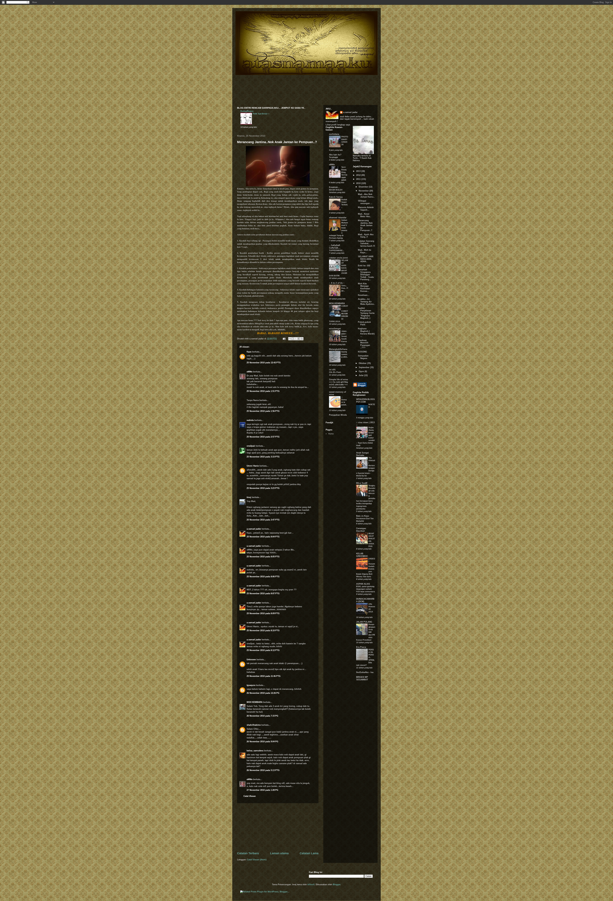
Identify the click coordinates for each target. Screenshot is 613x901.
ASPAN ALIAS (363, 584)
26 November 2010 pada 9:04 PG (262, 741)
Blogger (336, 884)
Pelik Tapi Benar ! (261, 114)
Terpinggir (333, 157)
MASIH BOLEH (335, 190)
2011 (358, 179)
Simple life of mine (338, 379)
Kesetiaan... (363, 295)
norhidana (334, 134)
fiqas (249, 352)
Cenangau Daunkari (361, 529)
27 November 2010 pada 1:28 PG (262, 790)
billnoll (310, 884)
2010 (358, 183)
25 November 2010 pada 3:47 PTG (263, 520)
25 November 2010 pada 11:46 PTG (263, 676)
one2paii (251, 446)
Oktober (363, 363)
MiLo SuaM (361, 483)
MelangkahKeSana (338, 349)
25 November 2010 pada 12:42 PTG (264, 362)
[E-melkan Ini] (289, 338)
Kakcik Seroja (336, 197)
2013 (358, 171)
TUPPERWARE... (336, 250)
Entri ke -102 (364, 265)
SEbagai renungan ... (365, 202)
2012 (358, 175)
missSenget (335, 328)
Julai (361, 375)
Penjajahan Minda (338, 415)
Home (331, 434)
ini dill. (332, 369)
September (364, 367)
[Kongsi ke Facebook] (298, 338)
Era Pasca (361, 647)
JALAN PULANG (364, 622)
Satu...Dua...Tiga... (344, 288)
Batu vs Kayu (362, 516)
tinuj (249, 497)
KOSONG (362, 352)
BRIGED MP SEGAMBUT (362, 678)
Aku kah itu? (335, 154)
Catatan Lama (309, 853)
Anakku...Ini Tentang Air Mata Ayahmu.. (366, 301)
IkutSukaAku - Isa (364, 672)
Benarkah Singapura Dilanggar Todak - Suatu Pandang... (366, 274)
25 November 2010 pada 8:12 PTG (263, 650)
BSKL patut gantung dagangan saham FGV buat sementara (365, 589)
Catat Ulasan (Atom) (256, 859)
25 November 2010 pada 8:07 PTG (263, 593)
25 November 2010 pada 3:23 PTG (263, 488)
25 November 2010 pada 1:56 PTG (263, 411)
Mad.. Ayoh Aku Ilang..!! (366, 235)
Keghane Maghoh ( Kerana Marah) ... (366, 332)
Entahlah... (334, 187)
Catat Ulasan (249, 796)
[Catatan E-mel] (284, 338)
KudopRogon (247, 111)
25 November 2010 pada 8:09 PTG (263, 613)
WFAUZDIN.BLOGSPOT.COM (365, 400)
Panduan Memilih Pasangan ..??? (364, 344)
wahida (250, 420)
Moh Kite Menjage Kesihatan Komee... (364, 287)
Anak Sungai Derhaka (362, 454)
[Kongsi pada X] (295, 338)
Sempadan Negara (363, 357)
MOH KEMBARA (254, 702)
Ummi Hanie (253, 466)
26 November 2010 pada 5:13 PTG (263, 770)
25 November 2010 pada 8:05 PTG (263, 556)
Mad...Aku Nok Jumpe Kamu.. (366, 195)
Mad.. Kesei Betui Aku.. (364, 215)
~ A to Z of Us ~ (336, 283)
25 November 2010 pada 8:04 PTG (263, 536)
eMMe (249, 371)
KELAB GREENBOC (362, 554)
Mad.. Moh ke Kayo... (364, 251)
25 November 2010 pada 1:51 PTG (263, 391)
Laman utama (279, 853)
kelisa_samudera (255, 750)
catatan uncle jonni (338, 258)
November (364, 191)
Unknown (251, 659)
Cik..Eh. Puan (335, 372)
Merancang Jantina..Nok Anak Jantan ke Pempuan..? (277, 142)
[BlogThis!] (292, 338)
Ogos (362, 371)
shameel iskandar (337, 217)
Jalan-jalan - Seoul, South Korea (344, 336)
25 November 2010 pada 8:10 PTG (263, 630)
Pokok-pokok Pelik (364, 323)
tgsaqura (251, 685)
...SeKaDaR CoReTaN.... (335, 246)
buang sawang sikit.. (344, 354)
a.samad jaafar (254, 529)
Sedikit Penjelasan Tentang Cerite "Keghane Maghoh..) (366, 313)
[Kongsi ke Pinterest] (301, 338)
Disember (364, 187)
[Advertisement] (278, 827)
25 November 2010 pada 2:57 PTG (263, 437)
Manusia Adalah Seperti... (366, 208)
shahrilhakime (254, 725)
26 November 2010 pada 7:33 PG (262, 716)
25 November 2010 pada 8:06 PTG (263, 576)
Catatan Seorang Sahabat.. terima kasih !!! (366, 243)
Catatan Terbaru (248, 853)
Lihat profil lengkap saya (338, 124)
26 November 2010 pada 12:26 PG (263, 693)
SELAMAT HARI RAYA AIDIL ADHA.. (365, 259)
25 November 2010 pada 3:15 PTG (263, 457)
